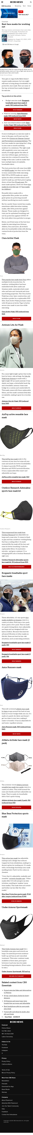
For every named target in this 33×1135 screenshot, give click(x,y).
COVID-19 (16, 1017)
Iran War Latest (6, 1031)
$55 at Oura (17, 128)
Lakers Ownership (7, 1036)
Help (3, 1109)
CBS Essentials (6, 6)
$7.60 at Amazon (16, 901)
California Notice (7, 1064)
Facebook (5, 1047)
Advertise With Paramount (10, 1103)
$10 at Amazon (17, 110)
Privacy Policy (6, 1061)
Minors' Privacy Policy (8, 1072)
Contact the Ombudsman (9, 1114)
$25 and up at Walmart (16, 976)
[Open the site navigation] (5, 2)
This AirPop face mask (10, 459)
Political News (6, 1028)
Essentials (5, 21)
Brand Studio (6, 1089)
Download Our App (8, 1086)
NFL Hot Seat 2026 (7, 1033)
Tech (24, 6)
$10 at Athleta (16, 807)
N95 (29, 168)
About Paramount (7, 1100)
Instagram (5, 1050)
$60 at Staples (16, 481)
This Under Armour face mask (12, 949)
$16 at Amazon (16, 661)
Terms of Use (6, 1070)
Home (29, 6)
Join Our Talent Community (10, 1106)
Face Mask (8, 1017)
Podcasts (4, 1083)
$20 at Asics (17, 119)
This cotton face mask (10, 858)
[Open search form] (31, 2)
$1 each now (19, 182)
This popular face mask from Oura (14, 280)
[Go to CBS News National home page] (16, 2)
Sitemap (4, 1092)
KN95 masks (9, 171)
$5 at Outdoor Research (16, 567)
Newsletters (5, 1080)
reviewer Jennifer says (17, 879)
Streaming (18, 6)
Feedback (5, 1111)
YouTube (4, 1044)
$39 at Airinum (16, 408)
